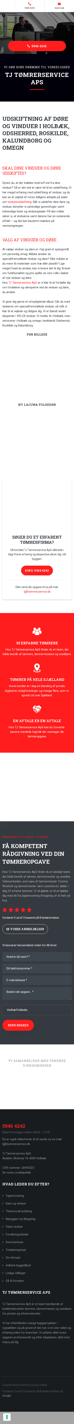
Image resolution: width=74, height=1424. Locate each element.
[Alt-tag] (18, 1094)
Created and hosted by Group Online (24, 1385)
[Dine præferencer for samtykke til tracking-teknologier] (7, 1417)
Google (6, 1395)
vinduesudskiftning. (19, 202)
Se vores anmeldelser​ (25, 929)
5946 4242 (13, 1126)
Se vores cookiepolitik (16, 1172)
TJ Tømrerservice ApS (22, 282)
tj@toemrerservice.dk (37, 591)
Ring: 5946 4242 (37, 570)
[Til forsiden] (37, 26)
